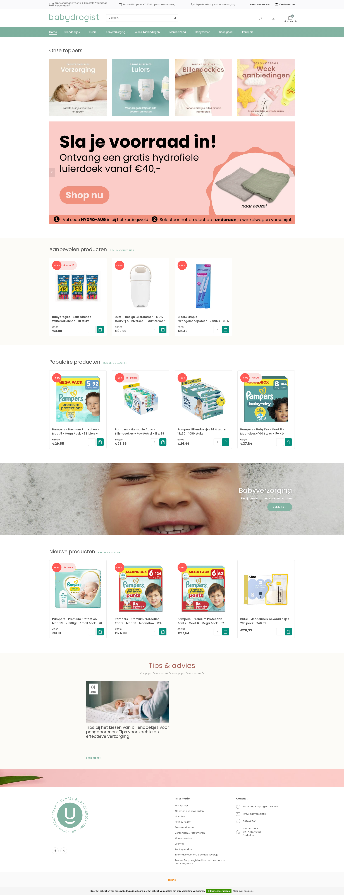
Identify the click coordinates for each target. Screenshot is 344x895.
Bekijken (280, 507)
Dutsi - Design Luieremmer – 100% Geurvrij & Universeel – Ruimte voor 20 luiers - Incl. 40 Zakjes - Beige (140, 321)
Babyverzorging (115, 32)
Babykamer (202, 32)
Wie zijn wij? (181, 805)
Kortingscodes (183, 849)
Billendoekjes (72, 32)
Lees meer (93, 758)
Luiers (92, 32)
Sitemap (180, 843)
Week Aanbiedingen (147, 32)
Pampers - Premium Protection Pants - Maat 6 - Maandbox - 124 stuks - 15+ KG (138, 623)
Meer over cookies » (243, 891)
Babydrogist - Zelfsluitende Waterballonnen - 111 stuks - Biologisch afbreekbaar (72, 321)
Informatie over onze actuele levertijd (196, 854)
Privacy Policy (182, 822)
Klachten (180, 816)
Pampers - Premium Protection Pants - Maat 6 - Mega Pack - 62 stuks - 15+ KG (201, 623)
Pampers (247, 32)
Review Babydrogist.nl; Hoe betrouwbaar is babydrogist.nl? (200, 862)
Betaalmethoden (185, 827)
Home (53, 32)
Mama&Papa (177, 32)
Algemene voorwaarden (189, 811)
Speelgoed (226, 32)
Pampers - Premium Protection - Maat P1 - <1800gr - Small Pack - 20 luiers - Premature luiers (77, 623)
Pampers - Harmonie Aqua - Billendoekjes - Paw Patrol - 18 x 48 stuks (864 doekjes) (139, 434)
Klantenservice (259, 4)
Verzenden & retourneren (190, 833)
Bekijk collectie (121, 250)
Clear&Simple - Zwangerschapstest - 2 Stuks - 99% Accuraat (203, 321)
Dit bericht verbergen (219, 891)
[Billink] (172, 879)
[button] (52, 172)
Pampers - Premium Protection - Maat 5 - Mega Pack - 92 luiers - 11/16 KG (75, 434)
